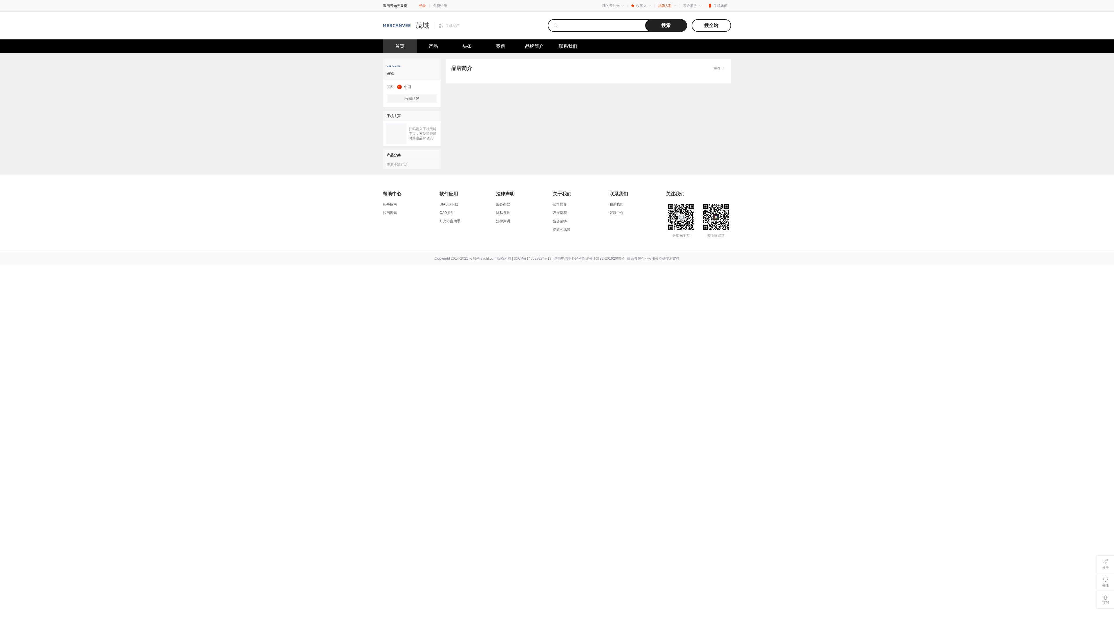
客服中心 (616, 213)
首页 (399, 46)
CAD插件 (447, 213)
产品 (433, 46)
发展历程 (560, 213)
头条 (467, 46)
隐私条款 (503, 213)
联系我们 (568, 46)
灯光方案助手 (450, 221)
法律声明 (503, 221)
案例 (500, 46)
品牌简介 (534, 46)
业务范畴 (560, 221)
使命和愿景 (561, 230)
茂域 (422, 25)
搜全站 (711, 25)
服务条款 (503, 204)
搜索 (666, 25)
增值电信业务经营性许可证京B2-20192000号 (589, 258)
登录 (422, 6)
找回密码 (390, 213)
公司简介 (560, 204)
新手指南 (390, 204)
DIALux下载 (449, 204)
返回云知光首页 (395, 6)
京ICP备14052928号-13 (532, 258)
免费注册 (440, 6)
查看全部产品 (397, 165)
